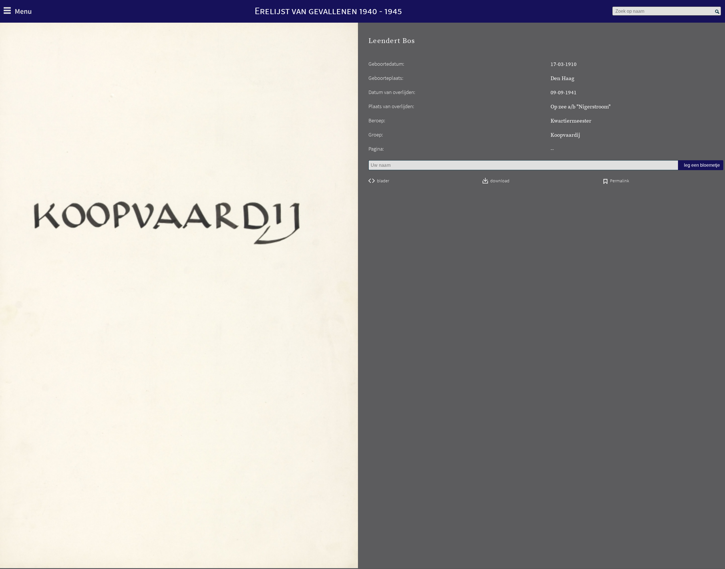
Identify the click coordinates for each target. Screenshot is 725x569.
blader (383, 181)
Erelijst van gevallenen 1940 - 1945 (328, 10)
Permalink (619, 181)
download (499, 181)
